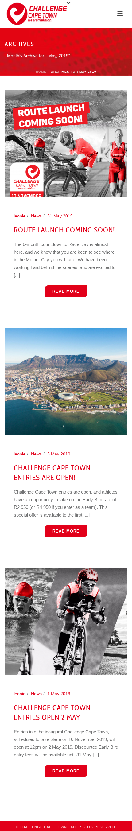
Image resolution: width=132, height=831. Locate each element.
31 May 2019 (60, 215)
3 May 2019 (58, 453)
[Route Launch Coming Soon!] (66, 143)
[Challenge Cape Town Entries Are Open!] (66, 381)
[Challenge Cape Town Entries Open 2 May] (66, 620)
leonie (19, 215)
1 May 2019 (58, 693)
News (36, 215)
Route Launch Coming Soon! (64, 229)
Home (41, 71)
